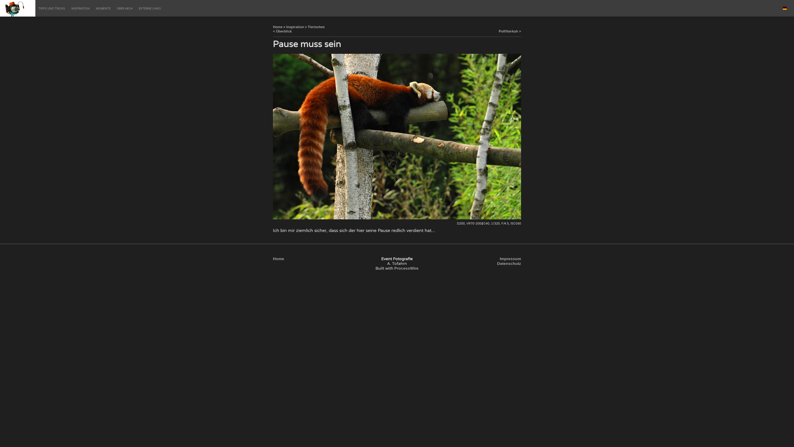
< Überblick (282, 31)
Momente (103, 8)
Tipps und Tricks (51, 8)
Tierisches (316, 27)
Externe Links (150, 8)
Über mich (125, 8)
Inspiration (80, 8)
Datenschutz (509, 263)
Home (277, 27)
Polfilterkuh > (510, 31)
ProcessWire (406, 268)
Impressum (510, 259)
